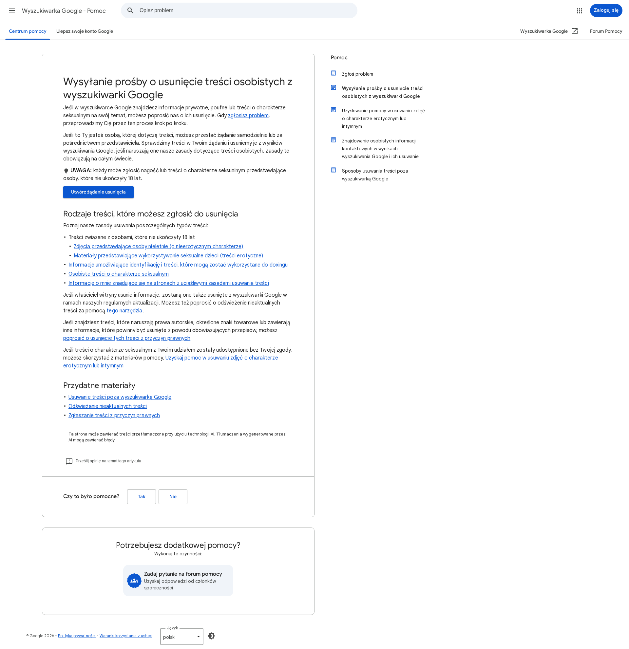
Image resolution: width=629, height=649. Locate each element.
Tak (141, 496)
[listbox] (181, 636)
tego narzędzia (124, 310)
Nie (173, 496)
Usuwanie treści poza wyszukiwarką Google (119, 397)
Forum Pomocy (606, 31)
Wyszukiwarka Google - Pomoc (64, 10)
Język (172, 627)
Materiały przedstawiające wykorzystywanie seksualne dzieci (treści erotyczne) (168, 255)
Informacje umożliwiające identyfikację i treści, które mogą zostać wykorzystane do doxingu (178, 265)
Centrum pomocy (28, 31)
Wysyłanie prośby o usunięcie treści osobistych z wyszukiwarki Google (383, 92)
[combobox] (248, 10)
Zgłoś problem (357, 74)
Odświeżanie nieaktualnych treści (107, 406)
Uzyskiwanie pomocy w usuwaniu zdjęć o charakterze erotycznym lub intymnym (383, 118)
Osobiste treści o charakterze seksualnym (118, 274)
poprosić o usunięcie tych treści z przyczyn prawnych (126, 338)
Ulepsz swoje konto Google (84, 31)
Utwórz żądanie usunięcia (98, 192)
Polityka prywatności (77, 635)
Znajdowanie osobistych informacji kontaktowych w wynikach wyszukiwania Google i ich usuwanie (380, 148)
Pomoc (339, 57)
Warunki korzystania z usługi (126, 635)
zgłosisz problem (248, 115)
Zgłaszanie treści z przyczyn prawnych (114, 415)
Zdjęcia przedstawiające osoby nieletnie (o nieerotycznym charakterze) (158, 246)
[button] (12, 10)
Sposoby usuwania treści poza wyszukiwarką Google (375, 175)
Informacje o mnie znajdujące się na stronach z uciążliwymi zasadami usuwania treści (168, 283)
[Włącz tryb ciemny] (211, 636)
